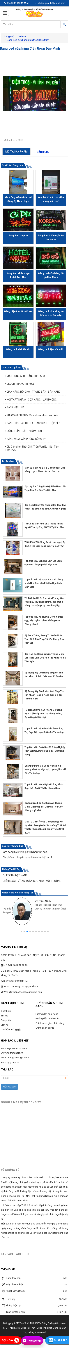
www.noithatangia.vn (12, 1052)
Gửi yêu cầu (9, 1086)
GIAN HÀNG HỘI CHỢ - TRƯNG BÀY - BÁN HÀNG (34, 391)
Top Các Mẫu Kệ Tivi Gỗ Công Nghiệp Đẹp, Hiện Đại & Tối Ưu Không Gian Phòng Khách (43, 621)
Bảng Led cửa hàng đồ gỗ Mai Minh (50, 275)
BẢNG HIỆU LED (15, 407)
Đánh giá (43, 151)
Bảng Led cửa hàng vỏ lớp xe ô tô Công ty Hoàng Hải (50, 313)
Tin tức (4, 1015)
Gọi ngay (7, 1340)
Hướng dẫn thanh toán (47, 1018)
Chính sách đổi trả (45, 1027)
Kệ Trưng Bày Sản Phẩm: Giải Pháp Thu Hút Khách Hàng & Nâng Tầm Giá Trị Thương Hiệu (44, 695)
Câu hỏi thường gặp (11, 1029)
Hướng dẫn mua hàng (47, 1014)
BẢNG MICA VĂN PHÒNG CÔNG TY (26, 438)
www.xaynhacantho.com (14, 1048)
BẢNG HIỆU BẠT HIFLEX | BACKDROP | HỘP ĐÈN (33, 423)
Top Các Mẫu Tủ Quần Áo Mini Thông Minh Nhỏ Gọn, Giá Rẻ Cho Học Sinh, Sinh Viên (43, 583)
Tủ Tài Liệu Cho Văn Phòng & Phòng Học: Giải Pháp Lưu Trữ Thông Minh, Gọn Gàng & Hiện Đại (43, 714)
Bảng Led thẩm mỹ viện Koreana (51, 237)
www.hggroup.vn (10, 1062)
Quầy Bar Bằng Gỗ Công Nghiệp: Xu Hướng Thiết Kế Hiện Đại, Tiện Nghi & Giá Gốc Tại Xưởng (45, 770)
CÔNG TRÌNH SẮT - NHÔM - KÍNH (25, 430)
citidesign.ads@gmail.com (51, 3)
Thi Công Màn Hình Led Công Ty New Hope (18, 199)
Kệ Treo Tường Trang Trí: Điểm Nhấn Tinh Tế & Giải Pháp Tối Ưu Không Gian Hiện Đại (44, 639)
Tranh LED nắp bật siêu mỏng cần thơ (51, 199)
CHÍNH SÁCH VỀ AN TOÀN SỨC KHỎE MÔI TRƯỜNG (32, 880)
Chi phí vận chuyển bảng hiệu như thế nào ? (27, 857)
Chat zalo (60, 1340)
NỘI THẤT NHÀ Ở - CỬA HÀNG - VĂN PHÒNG (32, 399)
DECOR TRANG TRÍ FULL (20, 383)
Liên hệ (4, 1024)
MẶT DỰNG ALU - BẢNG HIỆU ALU (26, 376)
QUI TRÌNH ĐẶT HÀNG (15, 875)
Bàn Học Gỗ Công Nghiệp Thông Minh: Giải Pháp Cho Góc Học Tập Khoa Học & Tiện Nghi (45, 658)
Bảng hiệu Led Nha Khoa (18, 311)
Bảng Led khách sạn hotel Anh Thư (18, 275)
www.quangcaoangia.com (15, 1057)
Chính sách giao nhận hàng (50, 1023)
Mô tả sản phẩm (16, 151)
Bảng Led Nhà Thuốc (18, 349)
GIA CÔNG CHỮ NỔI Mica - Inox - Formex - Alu (32, 415)
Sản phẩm (6, 1020)
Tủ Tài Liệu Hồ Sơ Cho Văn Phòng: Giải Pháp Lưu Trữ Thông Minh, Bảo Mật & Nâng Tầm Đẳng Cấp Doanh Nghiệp (44, 602)
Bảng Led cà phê (18, 235)
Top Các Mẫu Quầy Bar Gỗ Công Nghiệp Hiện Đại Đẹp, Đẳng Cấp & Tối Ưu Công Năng (44, 751)
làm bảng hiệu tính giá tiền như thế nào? (25, 851)
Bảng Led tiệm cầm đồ (50, 349)
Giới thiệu (6, 1011)
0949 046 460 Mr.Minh (18, 3)
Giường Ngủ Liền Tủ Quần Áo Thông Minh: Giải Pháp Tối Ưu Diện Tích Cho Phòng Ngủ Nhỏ (43, 807)
